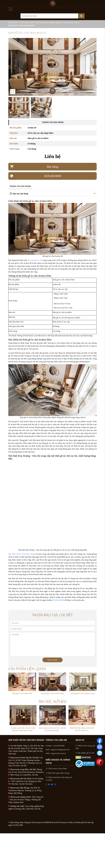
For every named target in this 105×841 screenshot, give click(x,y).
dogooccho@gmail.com (60, 749)
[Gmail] (99, 746)
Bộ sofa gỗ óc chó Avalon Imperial (82, 693)
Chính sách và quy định (57, 768)
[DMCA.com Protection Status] (83, 757)
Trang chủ (13, 23)
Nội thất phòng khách (51, 23)
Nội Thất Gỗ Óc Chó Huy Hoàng (21, 554)
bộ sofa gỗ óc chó (35, 260)
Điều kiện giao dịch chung (58, 773)
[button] (95, 67)
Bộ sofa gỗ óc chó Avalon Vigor (22, 693)
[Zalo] (99, 753)
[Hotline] (99, 761)
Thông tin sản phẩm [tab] (20, 186)
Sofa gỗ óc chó (71, 23)
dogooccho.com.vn (58, 753)
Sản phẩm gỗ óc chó (29, 23)
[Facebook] (99, 740)
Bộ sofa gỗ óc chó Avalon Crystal (52, 693)
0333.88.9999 (58, 600)
